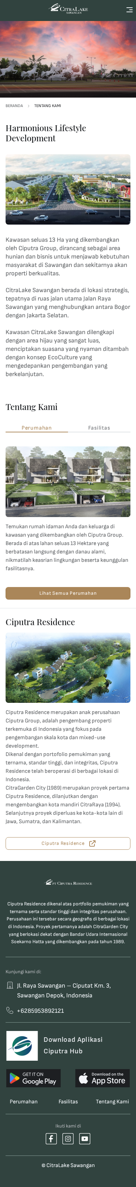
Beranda (14, 106)
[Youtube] (84, 1138)
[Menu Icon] (129, 10)
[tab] (37, 427)
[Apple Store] (102, 1078)
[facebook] (51, 1138)
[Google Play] (33, 1078)
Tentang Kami (47, 106)
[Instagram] (68, 1138)
